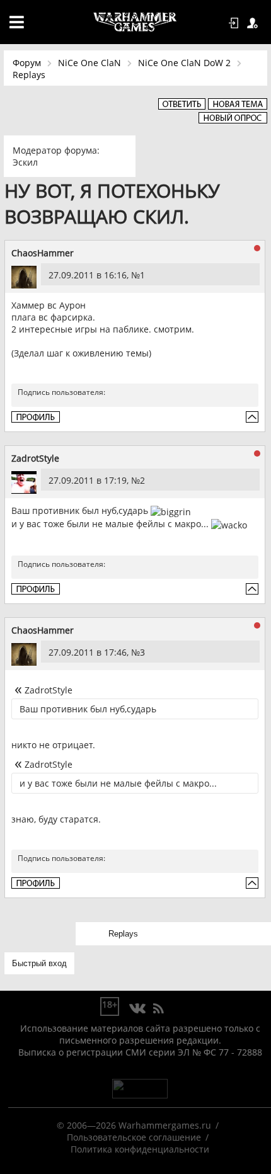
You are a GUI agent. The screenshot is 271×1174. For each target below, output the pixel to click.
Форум (27, 63)
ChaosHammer (42, 253)
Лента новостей (158, 1009)
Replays (29, 75)
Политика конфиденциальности (140, 1149)
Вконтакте (137, 1009)
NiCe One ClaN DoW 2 (184, 63)
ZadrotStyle (35, 458)
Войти (236, 23)
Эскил (25, 162)
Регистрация (254, 23)
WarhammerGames (135, 22)
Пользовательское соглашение (134, 1137)
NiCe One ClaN (89, 63)
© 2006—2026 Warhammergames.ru (134, 1125)
